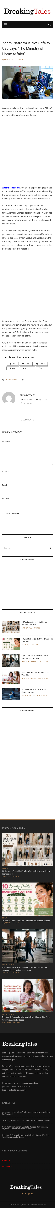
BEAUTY (25, 645)
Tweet (27, 364)
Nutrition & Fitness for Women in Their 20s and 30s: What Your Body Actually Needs (26, 1136)
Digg (43, 368)
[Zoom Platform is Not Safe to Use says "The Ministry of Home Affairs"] (27, 85)
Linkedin (28, 368)
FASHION (25, 628)
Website (5, 498)
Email (4, 485)
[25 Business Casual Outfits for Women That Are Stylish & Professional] (11, 627)
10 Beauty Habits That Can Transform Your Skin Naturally (26, 921)
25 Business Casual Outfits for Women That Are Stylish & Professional (26, 1113)
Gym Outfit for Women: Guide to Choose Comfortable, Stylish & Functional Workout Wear (25, 1128)
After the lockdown (11, 188)
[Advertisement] (27, 151)
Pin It (14, 368)
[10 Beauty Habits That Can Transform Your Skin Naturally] (11, 644)
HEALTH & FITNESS (29, 662)
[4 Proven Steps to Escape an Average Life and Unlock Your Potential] (11, 694)
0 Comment (20, 59)
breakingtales (11, 379)
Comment (6, 441)
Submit (41, 364)
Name (5, 472)
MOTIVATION (26, 695)
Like (13, 364)
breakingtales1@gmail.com (14, 1090)
